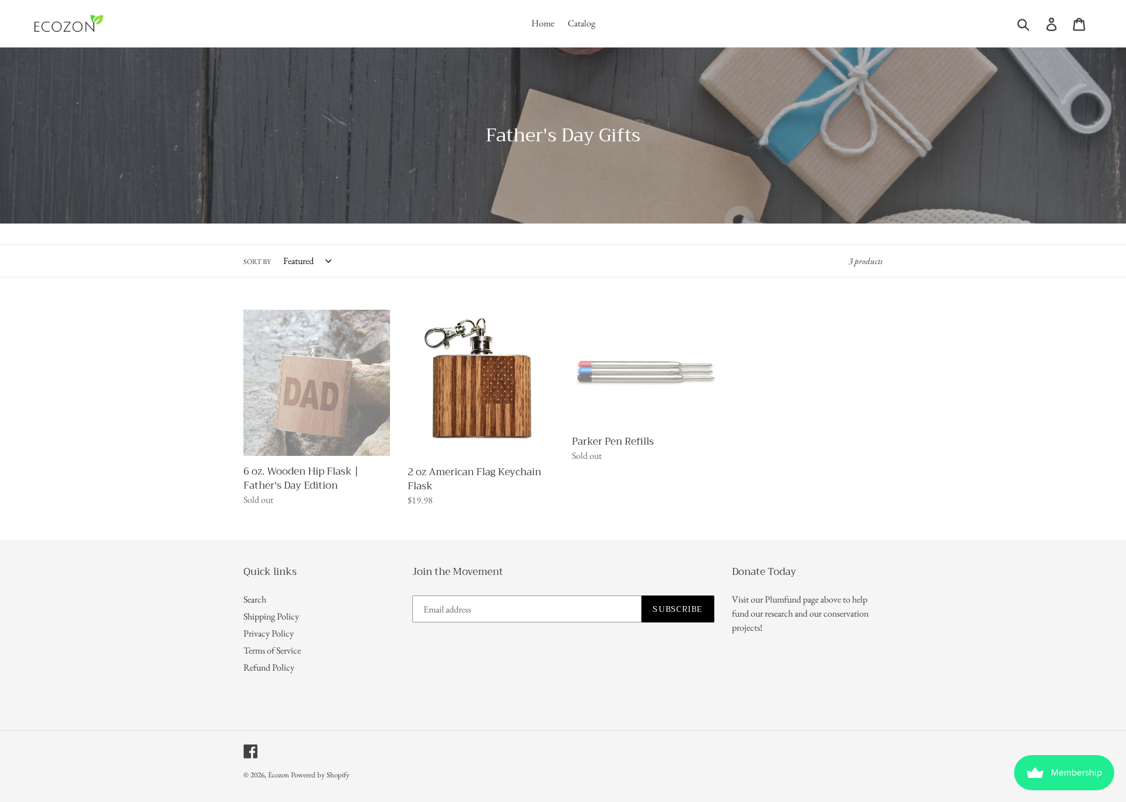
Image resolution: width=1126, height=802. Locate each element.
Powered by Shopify (320, 775)
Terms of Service (272, 650)
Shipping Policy (271, 616)
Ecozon (278, 775)
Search (254, 599)
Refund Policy (268, 667)
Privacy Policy (268, 633)
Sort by (257, 261)
